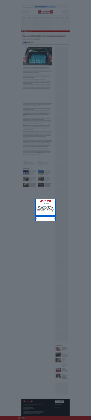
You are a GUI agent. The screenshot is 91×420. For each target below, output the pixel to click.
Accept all (45, 215)
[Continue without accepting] (45, 205)
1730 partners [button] (42, 206)
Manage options (45, 219)
